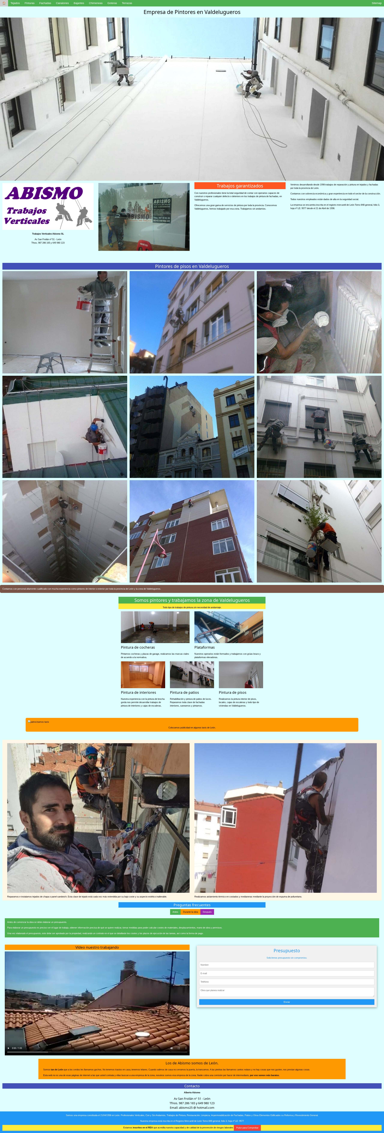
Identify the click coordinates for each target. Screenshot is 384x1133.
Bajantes (79, 3)
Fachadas (45, 3)
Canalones (62, 3)
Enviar (287, 1002)
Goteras (112, 3)
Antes (175, 912)
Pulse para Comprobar (247, 1127)
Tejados (15, 3)
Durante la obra (190, 912)
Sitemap (377, 3)
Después (207, 912)
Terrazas (127, 3)
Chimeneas (96, 3)
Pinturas (29, 3)
